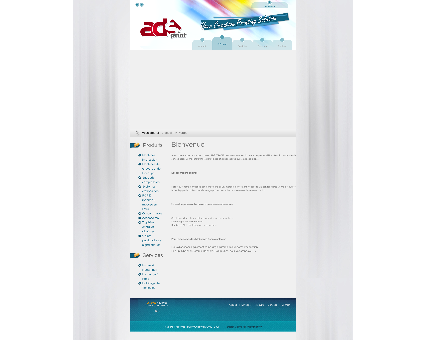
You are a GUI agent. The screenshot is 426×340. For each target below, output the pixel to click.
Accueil (202, 46)
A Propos (222, 44)
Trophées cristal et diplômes (148, 227)
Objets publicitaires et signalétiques (152, 240)
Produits (242, 46)
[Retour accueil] (137, 5)
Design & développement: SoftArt (244, 327)
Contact (282, 46)
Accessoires (150, 218)
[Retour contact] (142, 5)
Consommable (152, 213)
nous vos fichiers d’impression (157, 304)
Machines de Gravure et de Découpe (151, 169)
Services (262, 46)
